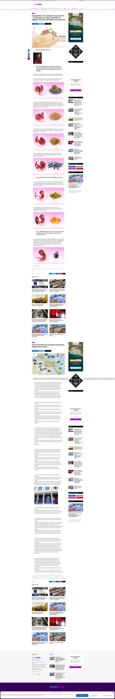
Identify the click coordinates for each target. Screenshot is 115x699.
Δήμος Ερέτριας (44, 575)
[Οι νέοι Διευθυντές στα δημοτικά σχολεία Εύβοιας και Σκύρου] (48, 364)
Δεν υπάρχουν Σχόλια (49, 21)
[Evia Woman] (38, 4)
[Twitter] (29, 52)
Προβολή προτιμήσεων (107, 695)
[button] (113, 692)
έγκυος (48, 268)
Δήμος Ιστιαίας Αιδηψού (50, 575)
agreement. (75, 92)
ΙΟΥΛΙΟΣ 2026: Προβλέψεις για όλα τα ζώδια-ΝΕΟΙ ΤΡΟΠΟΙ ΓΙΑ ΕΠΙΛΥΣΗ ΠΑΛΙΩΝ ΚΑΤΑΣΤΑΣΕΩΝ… (40, 335)
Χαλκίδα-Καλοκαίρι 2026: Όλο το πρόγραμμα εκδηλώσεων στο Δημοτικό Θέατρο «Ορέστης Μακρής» (57, 320)
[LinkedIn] (29, 54)
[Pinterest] (29, 56)
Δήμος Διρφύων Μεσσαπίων (36, 575)
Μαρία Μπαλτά (61, 268)
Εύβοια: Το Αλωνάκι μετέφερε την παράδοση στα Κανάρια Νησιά (38, 305)
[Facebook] (29, 50)
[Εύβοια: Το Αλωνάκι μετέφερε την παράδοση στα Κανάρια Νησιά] (40, 298)
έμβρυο (51, 268)
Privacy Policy (74, 92)
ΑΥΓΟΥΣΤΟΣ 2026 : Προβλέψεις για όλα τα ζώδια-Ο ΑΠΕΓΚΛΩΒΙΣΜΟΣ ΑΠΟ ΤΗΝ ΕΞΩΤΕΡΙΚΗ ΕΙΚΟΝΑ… (48, 0)
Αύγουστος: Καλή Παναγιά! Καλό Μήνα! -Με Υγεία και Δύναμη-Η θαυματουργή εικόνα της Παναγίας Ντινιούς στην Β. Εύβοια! (39, 320)
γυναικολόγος (39, 268)
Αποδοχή (82, 695)
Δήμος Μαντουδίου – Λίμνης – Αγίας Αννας (46, 576)
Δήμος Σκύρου (56, 576)
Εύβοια (54, 268)
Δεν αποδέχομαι (95, 695)
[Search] (113, 8)
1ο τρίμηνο (34, 268)
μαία (57, 268)
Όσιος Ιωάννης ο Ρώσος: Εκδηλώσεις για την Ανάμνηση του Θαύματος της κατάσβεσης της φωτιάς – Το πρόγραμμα (57, 290)
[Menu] (30, 8)
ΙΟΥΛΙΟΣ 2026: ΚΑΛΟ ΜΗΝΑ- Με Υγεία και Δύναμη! (57, 335)
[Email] (29, 59)
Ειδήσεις (33, 13)
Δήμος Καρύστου (57, 575)
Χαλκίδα (33, 270)
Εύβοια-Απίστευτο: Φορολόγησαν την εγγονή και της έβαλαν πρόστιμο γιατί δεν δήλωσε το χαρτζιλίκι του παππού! (39, 290)
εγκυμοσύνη (44, 268)
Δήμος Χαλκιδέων (61, 576)
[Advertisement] (75, 69)
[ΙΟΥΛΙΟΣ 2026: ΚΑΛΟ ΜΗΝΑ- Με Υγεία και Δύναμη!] (57, 328)
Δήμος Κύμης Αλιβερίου (35, 576)
